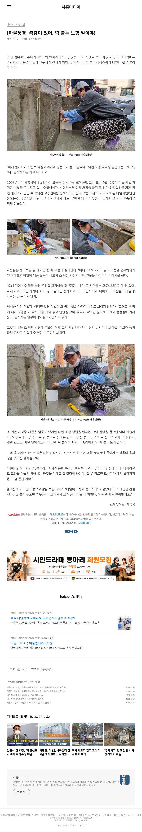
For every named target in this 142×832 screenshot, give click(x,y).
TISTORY (72, 825)
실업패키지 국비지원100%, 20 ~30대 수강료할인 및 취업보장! (47, 647)
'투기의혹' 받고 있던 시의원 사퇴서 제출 (24, 698)
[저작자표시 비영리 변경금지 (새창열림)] (46, 669)
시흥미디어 (71, 7)
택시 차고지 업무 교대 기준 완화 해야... (23, 694)
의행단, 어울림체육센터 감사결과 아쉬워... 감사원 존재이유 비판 (34, 691)
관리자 (82, 825)
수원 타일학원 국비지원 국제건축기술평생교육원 (43, 618)
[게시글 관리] (23, 669)
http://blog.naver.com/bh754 (28, 612)
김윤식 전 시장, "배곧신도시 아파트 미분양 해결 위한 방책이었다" (35, 687)
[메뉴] (9, 6)
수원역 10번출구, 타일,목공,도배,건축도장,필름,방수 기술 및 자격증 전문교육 (55, 622)
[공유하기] (18, 669)
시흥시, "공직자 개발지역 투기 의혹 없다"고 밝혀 (28, 702)
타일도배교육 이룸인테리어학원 (32, 643)
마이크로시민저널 (15, 681)
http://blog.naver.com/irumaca (29, 637)
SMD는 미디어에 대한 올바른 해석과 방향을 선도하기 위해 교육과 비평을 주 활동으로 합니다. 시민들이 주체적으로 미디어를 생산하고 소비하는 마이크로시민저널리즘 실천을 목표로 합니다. (66, 783)
